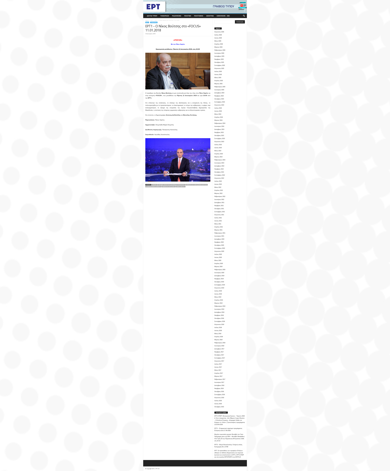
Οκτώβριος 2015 (219, 407)
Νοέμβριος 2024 (219, 96)
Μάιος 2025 (217, 77)
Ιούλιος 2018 (218, 327)
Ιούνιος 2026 (218, 38)
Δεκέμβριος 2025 (219, 56)
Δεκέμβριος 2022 (219, 166)
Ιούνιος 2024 (218, 111)
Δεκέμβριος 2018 (219, 312)
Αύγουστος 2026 (219, 32)
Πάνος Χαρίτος (181, 186)
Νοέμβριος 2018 (219, 315)
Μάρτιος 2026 (218, 47)
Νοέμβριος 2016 (219, 388)
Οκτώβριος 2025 (219, 62)
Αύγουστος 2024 (219, 105)
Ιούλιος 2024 (218, 108)
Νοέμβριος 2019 (219, 278)
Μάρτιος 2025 (218, 83)
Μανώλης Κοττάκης (191, 184)
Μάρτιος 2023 (218, 157)
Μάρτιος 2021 (218, 230)
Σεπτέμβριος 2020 (219, 248)
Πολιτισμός (198, 16)
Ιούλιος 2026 (218, 35)
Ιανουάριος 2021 (219, 236)
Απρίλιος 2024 (218, 117)
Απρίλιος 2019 (218, 300)
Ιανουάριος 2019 (219, 309)
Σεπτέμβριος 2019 (219, 285)
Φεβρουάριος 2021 (219, 233)
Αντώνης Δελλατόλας (164, 184)
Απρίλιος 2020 (218, 263)
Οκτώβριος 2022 (219, 172)
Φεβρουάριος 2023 (219, 160)
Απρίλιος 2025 (218, 80)
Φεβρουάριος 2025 (219, 86)
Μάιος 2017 (217, 370)
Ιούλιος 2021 (218, 218)
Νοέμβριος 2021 (219, 205)
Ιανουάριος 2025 (219, 90)
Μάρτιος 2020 (218, 266)
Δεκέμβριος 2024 (219, 93)
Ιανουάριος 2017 (219, 382)
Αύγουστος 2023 (219, 141)
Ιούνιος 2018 (218, 330)
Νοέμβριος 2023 (219, 132)
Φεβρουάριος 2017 (219, 379)
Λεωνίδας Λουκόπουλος (178, 184)
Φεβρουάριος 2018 (219, 342)
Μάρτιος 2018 (218, 339)
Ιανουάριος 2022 (219, 199)
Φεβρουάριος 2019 (219, 306)
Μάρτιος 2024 (218, 120)
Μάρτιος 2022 (218, 193)
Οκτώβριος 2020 (219, 245)
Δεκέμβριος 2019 (219, 275)
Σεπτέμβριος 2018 (219, 321)
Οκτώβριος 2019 (219, 282)
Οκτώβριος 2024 (219, 99)
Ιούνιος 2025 (218, 74)
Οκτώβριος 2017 (219, 355)
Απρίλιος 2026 (218, 44)
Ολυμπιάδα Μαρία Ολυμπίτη (153, 186)
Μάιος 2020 (217, 260)
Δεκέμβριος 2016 (219, 385)
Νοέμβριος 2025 (219, 59)
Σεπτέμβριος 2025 (219, 65)
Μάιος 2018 (217, 333)
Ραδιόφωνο (176, 16)
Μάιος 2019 (217, 297)
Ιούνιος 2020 (218, 257)
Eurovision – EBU (223, 16)
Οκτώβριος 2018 (219, 318)
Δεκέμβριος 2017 (219, 349)
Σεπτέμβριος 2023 (219, 138)
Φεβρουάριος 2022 (219, 196)
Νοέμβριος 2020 (219, 242)
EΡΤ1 (147, 22)
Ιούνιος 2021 (218, 221)
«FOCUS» (154, 184)
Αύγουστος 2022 (219, 178)
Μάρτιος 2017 (218, 376)
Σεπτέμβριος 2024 (219, 102)
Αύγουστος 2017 (219, 361)
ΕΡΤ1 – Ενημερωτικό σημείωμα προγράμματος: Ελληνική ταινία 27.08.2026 (228, 429)
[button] (244, 16)
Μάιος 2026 (217, 41)
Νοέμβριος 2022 (219, 169)
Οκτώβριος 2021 (219, 208)
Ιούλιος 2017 (218, 364)
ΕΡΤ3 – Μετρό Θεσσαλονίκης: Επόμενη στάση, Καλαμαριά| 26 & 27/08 (228, 446)
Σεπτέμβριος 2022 (219, 175)
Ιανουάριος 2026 (219, 53)
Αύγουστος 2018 (219, 324)
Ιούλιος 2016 (218, 400)
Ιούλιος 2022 (218, 181)
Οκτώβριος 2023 (219, 135)
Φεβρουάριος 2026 (219, 50)
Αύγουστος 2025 (219, 68)
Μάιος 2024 (217, 114)
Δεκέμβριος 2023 (219, 129)
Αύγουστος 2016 (219, 397)
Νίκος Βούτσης (203, 184)
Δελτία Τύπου (152, 16)
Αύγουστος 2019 (219, 288)
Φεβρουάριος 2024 (219, 123)
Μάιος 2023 (217, 150)
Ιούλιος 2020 (218, 254)
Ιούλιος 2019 (218, 291)
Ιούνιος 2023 (218, 147)
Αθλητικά (210, 16)
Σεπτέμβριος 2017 (219, 358)
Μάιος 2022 (217, 187)
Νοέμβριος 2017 (219, 352)
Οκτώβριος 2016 (219, 391)
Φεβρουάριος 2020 (219, 269)
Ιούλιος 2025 (218, 71)
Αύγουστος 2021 (219, 214)
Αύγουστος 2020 (219, 251)
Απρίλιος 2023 (218, 154)
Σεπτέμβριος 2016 (219, 394)
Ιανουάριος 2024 (219, 126)
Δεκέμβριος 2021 (219, 202)
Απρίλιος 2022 (218, 190)
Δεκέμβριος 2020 (219, 239)
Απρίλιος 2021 (218, 227)
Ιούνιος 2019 (218, 294)
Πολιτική (187, 16)
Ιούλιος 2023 (218, 144)
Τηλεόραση (164, 16)
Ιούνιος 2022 (218, 184)
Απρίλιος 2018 (218, 336)
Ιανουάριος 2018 (219, 346)
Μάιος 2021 (217, 224)
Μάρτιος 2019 (218, 303)
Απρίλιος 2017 (218, 373)
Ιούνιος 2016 (218, 403)
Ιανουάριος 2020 (219, 272)
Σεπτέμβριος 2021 (219, 211)
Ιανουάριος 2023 (219, 163)
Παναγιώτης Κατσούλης (168, 186)
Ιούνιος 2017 (218, 367)
